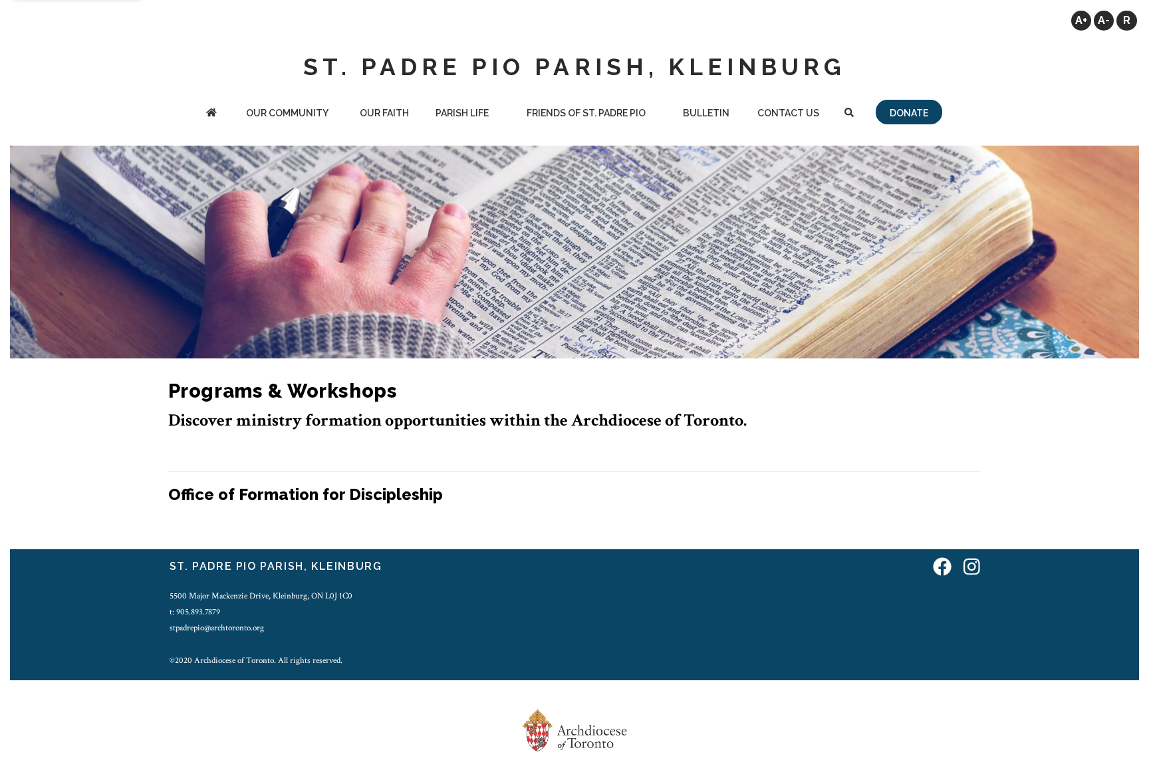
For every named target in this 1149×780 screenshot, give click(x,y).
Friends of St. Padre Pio (586, 113)
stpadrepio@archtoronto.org (217, 627)
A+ (1081, 20)
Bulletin (706, 113)
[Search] (849, 114)
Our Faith (384, 113)
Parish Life (462, 113)
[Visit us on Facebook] (942, 568)
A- (1104, 20)
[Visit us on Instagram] (971, 568)
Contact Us (788, 113)
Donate (909, 113)
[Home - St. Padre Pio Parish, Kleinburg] (211, 114)
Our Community (287, 113)
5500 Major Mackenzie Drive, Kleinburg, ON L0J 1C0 (261, 595)
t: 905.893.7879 (195, 611)
